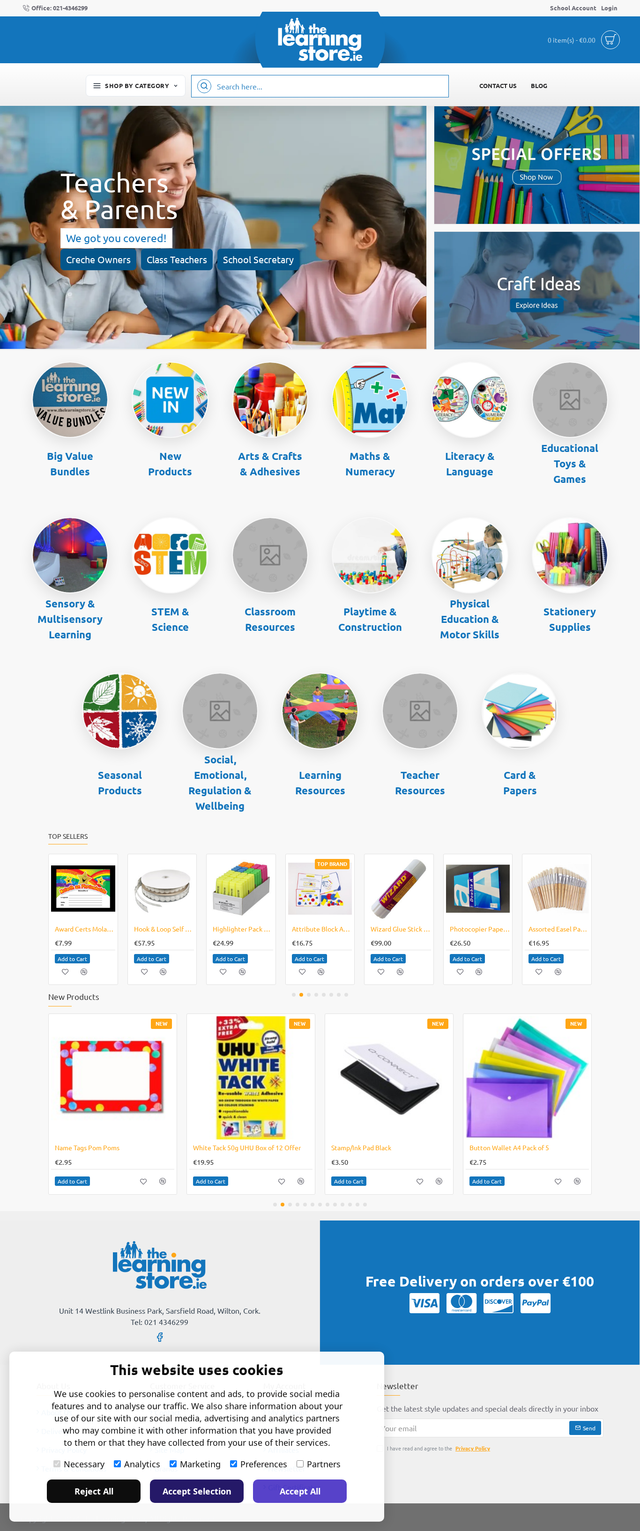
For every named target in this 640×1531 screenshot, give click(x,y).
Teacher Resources (420, 783)
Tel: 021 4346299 (159, 1321)
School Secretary (258, 259)
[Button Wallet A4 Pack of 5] (527, 1077)
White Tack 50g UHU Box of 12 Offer (247, 1147)
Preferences (263, 1464)
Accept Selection (197, 1491)
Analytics (142, 1464)
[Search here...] (204, 86)
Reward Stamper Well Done (306, 929)
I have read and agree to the (438, 1448)
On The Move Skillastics (385, 929)
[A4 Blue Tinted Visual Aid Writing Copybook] (146, 889)
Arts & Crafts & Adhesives (270, 464)
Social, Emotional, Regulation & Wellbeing (220, 782)
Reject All (93, 1491)
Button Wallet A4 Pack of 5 (509, 1147)
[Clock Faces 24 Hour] (225, 889)
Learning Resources (320, 783)
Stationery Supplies (569, 619)
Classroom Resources (270, 619)
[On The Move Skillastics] (383, 889)
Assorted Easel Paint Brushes (69, 929)
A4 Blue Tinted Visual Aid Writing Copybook (148, 929)
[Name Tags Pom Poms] (112, 1077)
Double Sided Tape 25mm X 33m (543, 929)
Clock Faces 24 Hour (226, 929)
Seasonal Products (120, 783)
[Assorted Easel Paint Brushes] (68, 889)
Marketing (200, 1464)
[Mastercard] (461, 1303)
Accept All (300, 1491)
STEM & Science (170, 619)
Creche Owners (98, 259)
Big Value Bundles (70, 464)
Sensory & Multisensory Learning (70, 619)
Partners (324, 1464)
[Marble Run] (463, 889)
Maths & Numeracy (370, 464)
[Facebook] (159, 1336)
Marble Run (451, 929)
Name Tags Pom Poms (87, 1147)
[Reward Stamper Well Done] (304, 889)
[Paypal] (536, 1303)
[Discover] (498, 1303)
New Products (170, 464)
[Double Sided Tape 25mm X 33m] (541, 889)
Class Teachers (177, 259)
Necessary (84, 1464)
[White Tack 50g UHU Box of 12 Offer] (251, 1077)
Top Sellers (68, 836)
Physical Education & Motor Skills (469, 619)
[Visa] (424, 1303)
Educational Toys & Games (569, 463)
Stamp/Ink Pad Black (361, 1147)
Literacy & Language (470, 464)
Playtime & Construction (370, 619)
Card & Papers (520, 783)
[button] (56, 958)
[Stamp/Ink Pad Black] (389, 1077)
